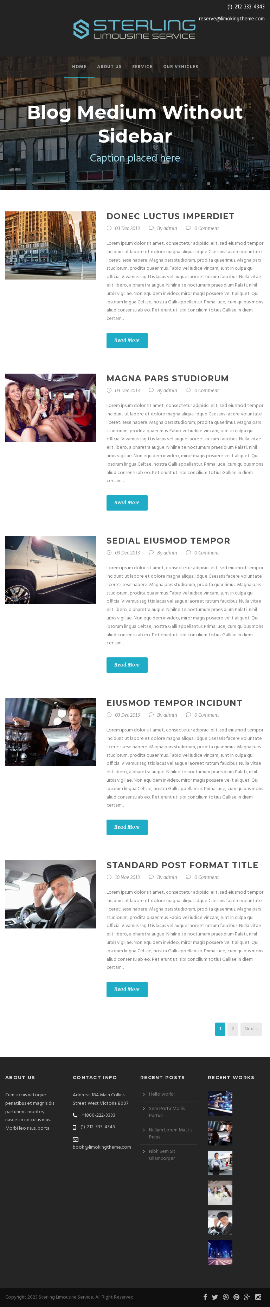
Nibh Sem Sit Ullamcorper (162, 1155)
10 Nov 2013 (127, 877)
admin (170, 228)
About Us (109, 67)
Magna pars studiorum (168, 378)
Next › (251, 1029)
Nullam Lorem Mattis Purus (170, 1133)
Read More (127, 340)
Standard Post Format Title (183, 865)
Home (79, 67)
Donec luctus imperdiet (171, 216)
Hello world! (162, 1094)
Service (142, 67)
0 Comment (206, 228)
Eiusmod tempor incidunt (175, 703)
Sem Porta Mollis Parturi (167, 1112)
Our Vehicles (180, 67)
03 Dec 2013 (127, 228)
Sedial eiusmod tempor (168, 541)
